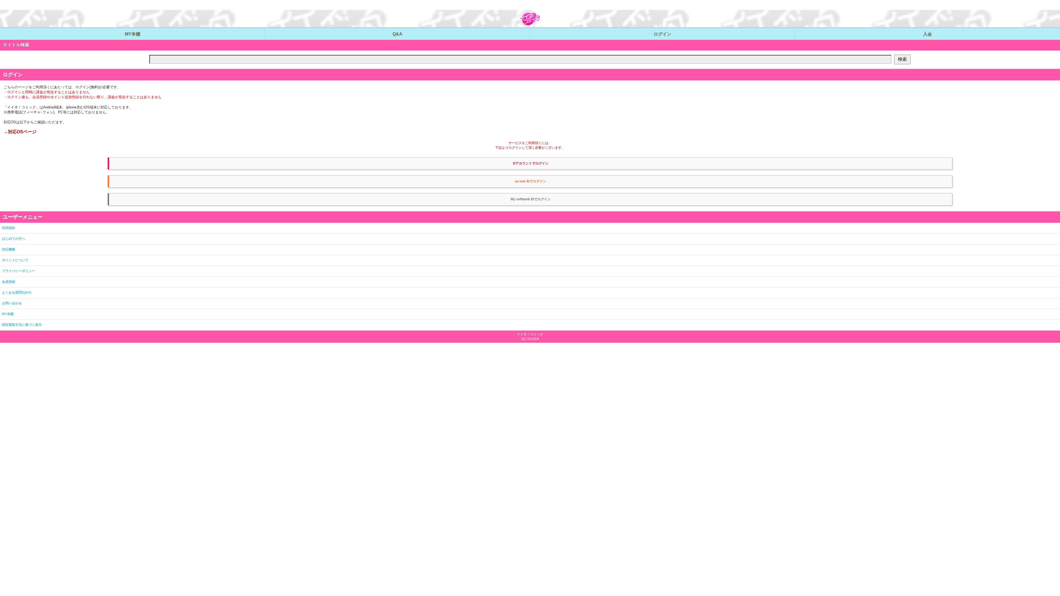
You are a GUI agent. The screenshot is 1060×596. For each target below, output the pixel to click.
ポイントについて (15, 260)
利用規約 (8, 228)
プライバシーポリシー (18, 271)
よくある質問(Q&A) (16, 292)
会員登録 (8, 282)
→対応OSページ (20, 131)
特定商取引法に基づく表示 (22, 325)
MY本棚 (8, 314)
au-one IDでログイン (530, 181)
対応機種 (8, 249)
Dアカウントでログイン (530, 163)
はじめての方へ (13, 239)
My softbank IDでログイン (531, 199)
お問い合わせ (12, 303)
